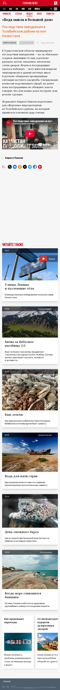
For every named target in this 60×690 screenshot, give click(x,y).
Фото (39, 14)
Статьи (18, 14)
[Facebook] (35, 167)
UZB (29, 8)
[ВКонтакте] (15, 167)
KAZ (4, 8)
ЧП (37, 43)
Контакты (7, 681)
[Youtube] (40, 167)
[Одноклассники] (20, 167)
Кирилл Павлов (9, 43)
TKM (23, 8)
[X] (10, 167)
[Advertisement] (30, 204)
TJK (17, 8)
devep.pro (52, 687)
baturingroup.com (29, 687)
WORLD (37, 8)
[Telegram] (30, 167)
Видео (30, 14)
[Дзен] (25, 167)
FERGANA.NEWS (30, 3)
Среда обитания (47, 43)
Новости (7, 14)
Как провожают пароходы (14, 620)
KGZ (10, 8)
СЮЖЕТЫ (50, 14)
